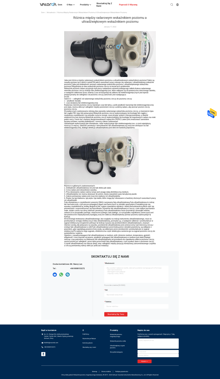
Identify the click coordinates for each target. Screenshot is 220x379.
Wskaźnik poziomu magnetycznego (116, 335)
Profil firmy (85, 334)
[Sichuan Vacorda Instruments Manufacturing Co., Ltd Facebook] (43, 354)
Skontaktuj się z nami (89, 347)
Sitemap (94, 371)
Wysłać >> (144, 361)
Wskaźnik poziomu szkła (118, 341)
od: (106, 290)
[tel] (74, 275)
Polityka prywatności (121, 371)
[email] (55, 275)
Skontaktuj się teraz (115, 314)
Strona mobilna (106, 371)
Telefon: (108, 302)
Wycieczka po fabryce (89, 338)
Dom (43, 12)
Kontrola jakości (87, 343)
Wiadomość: (110, 263)
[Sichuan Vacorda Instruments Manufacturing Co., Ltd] (48, 4)
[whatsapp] (61, 275)
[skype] (68, 275)
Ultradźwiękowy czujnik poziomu (117, 347)
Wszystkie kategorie (116, 352)
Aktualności (51, 12)
